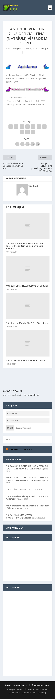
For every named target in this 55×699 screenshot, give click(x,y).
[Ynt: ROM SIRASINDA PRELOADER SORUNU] (28, 269)
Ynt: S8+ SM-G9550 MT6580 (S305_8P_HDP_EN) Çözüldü (19, 516)
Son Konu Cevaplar (20, 449)
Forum (20, 689)
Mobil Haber (41, 689)
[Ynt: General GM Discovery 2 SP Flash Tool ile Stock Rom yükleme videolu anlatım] (28, 226)
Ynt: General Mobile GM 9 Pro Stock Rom (27, 323)
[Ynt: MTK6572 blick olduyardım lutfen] (28, 343)
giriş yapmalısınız (31, 395)
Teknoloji (42, 692)
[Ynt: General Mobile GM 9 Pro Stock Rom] (28, 306)
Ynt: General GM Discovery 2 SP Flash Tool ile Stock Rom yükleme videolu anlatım (25, 246)
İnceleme (29, 689)
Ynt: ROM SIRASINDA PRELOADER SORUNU (27, 285)
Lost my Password (23, 428)
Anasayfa (11, 689)
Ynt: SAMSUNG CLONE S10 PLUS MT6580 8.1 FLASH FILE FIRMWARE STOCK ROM (27, 467)
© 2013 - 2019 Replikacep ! (16, 685)
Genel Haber (14, 692)
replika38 (19, 48)
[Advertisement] (27, 560)
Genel (41, 48)
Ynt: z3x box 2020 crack (17, 489)
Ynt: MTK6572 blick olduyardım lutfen (26, 360)
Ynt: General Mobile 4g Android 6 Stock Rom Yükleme (27, 497)
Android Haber (29, 692)
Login (10, 428)
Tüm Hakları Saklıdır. (40, 685)
